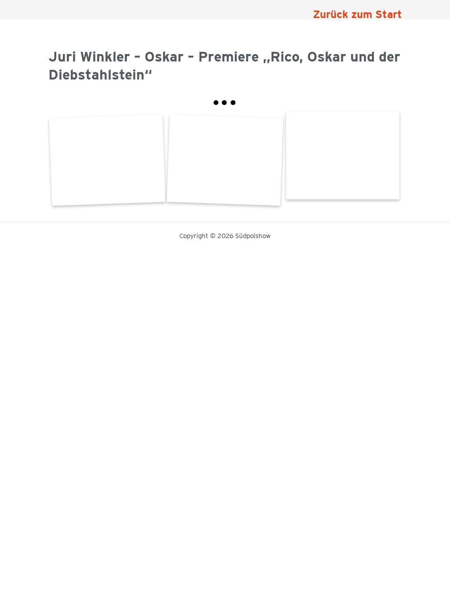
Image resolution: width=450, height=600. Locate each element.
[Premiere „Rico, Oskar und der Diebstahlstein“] (106, 160)
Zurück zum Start (357, 14)
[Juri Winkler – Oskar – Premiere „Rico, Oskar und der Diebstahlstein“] (342, 155)
